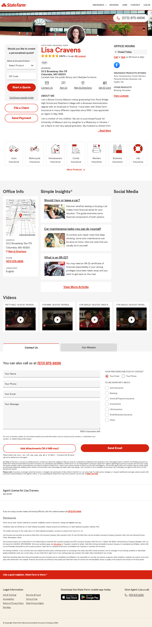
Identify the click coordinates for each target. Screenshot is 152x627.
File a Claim (21, 107)
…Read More (104, 130)
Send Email (115, 448)
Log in (147, 5)
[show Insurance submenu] (105, 5)
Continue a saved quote (21, 97)
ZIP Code (13, 76)
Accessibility (8, 599)
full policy (57, 544)
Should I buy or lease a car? (62, 200)
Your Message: (12, 404)
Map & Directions (17, 251)
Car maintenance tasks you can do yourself (72, 228)
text (123, 57)
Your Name (10, 374)
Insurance (98, 5)
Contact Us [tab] (31, 347)
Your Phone (10, 384)
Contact (135, 5)
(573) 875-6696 (14, 261)
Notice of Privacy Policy (13, 603)
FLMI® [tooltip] (44, 63)
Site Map (7, 607)
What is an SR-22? (56, 257)
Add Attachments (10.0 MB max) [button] (39, 448)
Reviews (114, 5)
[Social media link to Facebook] (117, 65)
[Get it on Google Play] (90, 597)
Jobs (124, 5)
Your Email (10, 394)
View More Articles (76, 287)
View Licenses (121, 96)
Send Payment (21, 118)
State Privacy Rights (35, 603)
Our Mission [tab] (89, 347)
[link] (14, 5)
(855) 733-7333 (92, 474)
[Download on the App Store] (70, 597)
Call (116, 57)
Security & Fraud (33, 595)
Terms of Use (31, 599)
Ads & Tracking (9, 595)
